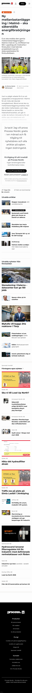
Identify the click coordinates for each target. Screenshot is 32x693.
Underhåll (7, 12)
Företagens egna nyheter (12, 369)
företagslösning (22, 180)
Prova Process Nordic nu (16, 171)
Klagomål (16, 647)
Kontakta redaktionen (16, 659)
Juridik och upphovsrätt (16, 644)
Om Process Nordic (16, 669)
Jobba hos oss (16, 665)
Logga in (24, 175)
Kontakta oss (16, 662)
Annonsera (16, 628)
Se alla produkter (16, 632)
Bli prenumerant (16, 622)
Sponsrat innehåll (16, 650)
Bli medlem (16, 625)
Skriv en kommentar (23, 190)
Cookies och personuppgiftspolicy (16, 641)
